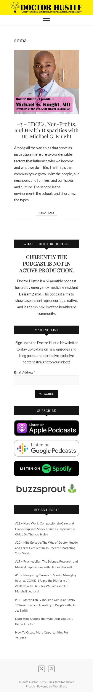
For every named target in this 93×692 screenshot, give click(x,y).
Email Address (24, 372)
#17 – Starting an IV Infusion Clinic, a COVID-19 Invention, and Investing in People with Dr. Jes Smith (45, 605)
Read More (46, 212)
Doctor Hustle (38, 682)
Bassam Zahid (30, 294)
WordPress (60, 686)
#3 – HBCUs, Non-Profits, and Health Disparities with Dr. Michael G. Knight (47, 130)
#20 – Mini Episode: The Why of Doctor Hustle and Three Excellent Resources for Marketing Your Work (46, 548)
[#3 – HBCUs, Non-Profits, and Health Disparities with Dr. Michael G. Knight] (46, 82)
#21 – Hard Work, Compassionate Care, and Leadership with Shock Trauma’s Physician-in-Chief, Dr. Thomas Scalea (45, 528)
